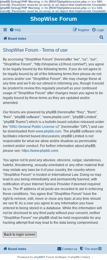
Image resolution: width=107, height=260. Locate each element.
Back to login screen (19, 235)
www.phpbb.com (48, 131)
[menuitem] (15, 30)
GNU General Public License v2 (34, 127)
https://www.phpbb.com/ (40, 151)
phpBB (38, 257)
